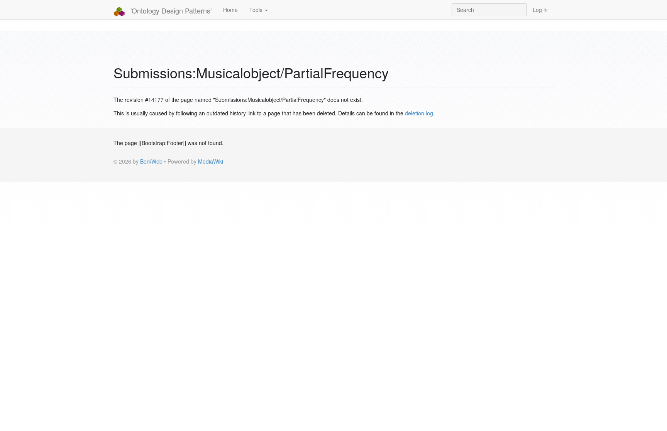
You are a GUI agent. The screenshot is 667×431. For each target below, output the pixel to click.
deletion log (419, 113)
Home (230, 10)
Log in (540, 10)
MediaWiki (210, 161)
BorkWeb (151, 161)
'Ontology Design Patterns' (170, 10)
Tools (256, 10)
